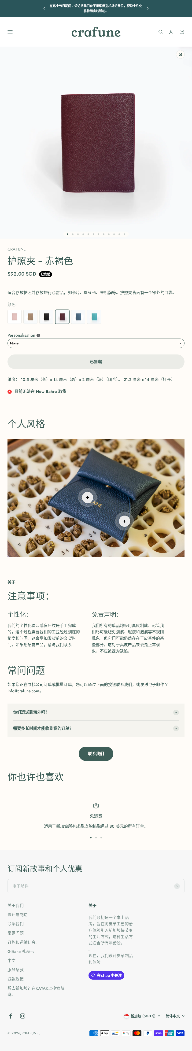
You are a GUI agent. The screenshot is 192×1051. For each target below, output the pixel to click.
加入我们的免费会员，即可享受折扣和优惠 (96, 8)
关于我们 (15, 905)
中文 (11, 960)
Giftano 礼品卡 (20, 951)
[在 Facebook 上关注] (10, 1016)
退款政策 (15, 979)
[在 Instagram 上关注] (22, 1016)
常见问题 (15, 933)
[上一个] (44, 8)
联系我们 (96, 753)
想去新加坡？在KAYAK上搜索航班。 (35, 991)
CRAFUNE (16, 249)
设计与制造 (17, 915)
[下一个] (148, 8)
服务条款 (15, 970)
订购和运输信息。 (23, 942)
